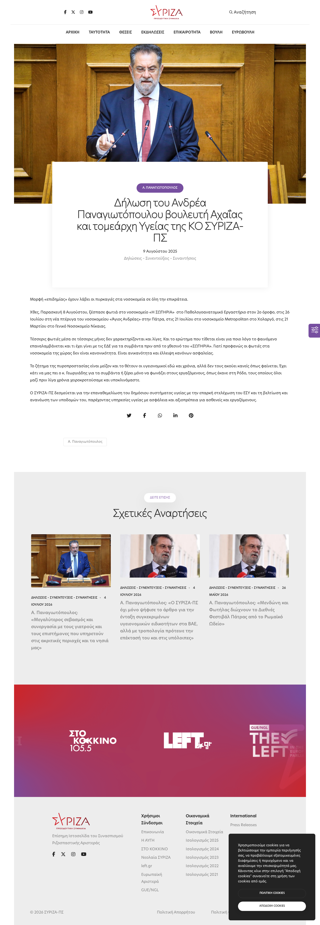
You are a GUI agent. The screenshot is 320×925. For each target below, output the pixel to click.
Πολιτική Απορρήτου (176, 912)
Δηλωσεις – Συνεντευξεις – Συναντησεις (64, 597)
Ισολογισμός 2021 (202, 875)
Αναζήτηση (244, 12)
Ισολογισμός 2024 (202, 849)
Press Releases (243, 825)
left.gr (146, 866)
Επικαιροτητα (187, 32)
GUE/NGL (150, 890)
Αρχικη (72, 32)
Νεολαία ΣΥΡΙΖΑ (156, 858)
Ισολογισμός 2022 (202, 866)
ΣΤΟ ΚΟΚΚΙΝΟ (154, 849)
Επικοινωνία (152, 832)
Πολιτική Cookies (226, 912)
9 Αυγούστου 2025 (160, 252)
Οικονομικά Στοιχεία (204, 832)
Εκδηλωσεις (152, 32)
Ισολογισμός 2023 (202, 858)
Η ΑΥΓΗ (148, 841)
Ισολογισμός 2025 (202, 841)
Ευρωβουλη (243, 32)
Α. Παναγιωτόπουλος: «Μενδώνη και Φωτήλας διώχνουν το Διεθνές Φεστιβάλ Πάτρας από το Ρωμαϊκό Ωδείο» (248, 613)
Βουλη (216, 32)
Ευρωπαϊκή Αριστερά (151, 878)
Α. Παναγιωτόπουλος (85, 442)
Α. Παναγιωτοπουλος (160, 187)
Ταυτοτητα (99, 32)
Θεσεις (125, 32)
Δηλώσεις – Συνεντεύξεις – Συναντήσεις (160, 259)
